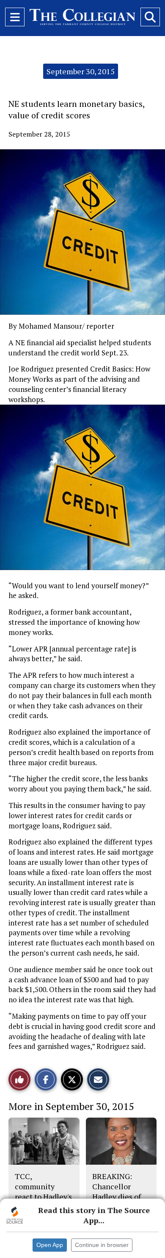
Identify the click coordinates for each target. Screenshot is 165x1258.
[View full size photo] (86, 488)
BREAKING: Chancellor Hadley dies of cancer (116, 1191)
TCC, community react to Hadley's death (43, 1191)
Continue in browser (102, 1244)
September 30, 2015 (81, 71)
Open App (49, 1244)
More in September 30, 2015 (71, 1106)
